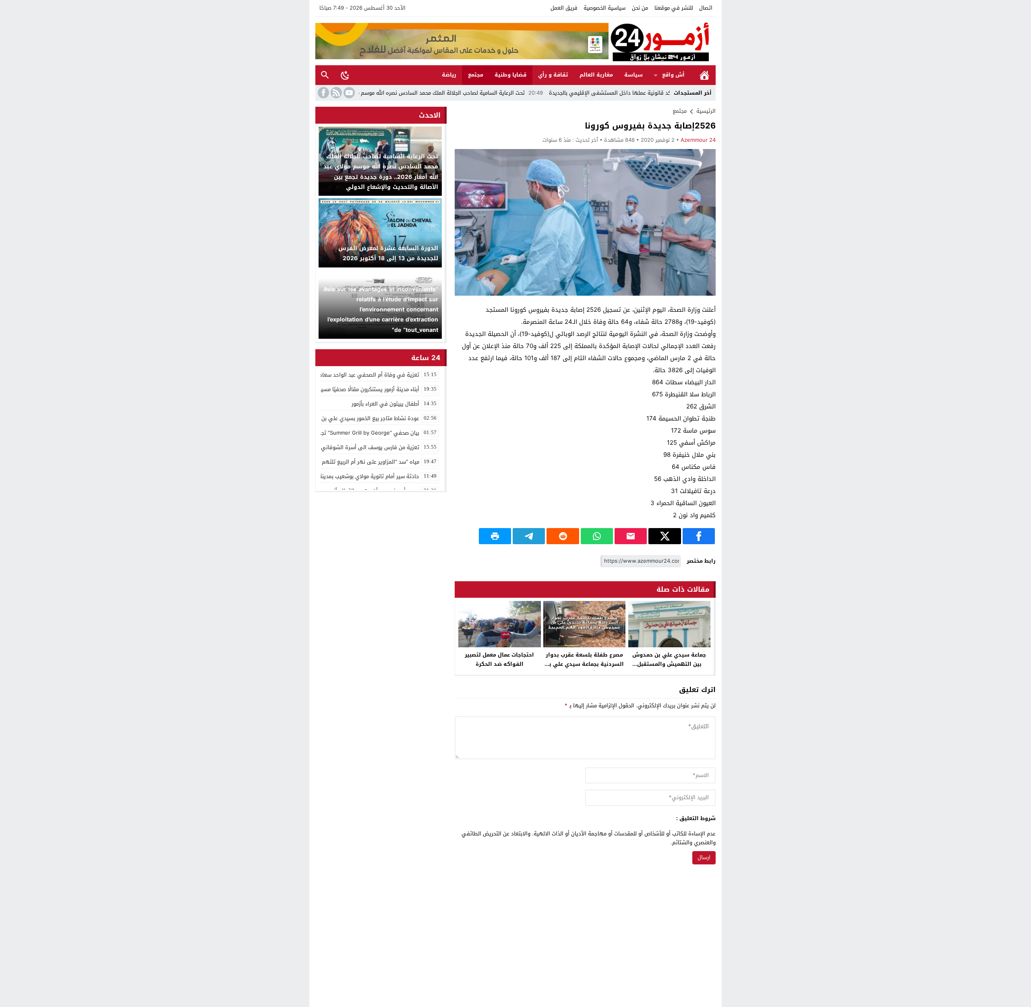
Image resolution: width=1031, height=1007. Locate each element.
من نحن (640, 8)
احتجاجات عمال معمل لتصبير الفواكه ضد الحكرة (499, 659)
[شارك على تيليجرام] (529, 536)
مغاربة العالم (596, 75)
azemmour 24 (698, 140)
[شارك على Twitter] (664, 536)
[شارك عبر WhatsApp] (597, 536)
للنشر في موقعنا (673, 8)
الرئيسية (704, 75)
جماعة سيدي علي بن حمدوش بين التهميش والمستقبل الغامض (669, 664)
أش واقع (673, 75)
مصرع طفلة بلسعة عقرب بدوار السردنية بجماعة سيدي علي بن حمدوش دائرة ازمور (584, 664)
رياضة (449, 75)
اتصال (705, 8)
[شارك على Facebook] (699, 536)
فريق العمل (564, 8)
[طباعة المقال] (495, 536)
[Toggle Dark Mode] (345, 75)
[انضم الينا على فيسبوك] (322, 92)
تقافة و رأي (553, 75)
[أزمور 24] (662, 41)
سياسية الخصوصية (604, 8)
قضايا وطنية (510, 75)
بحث (325, 75)
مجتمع (475, 75)
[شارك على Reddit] (563, 536)
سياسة (633, 75)
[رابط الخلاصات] (335, 92)
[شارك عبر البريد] (631, 536)
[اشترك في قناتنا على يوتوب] (348, 92)
